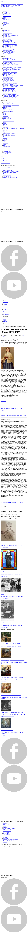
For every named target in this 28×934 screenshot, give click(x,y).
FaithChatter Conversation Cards (10, 177)
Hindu (5, 5)
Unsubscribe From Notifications (10, 840)
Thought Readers (4, 160)
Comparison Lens (7, 151)
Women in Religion (7, 41)
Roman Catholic (6, 136)
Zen (4, 145)
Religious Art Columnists (8, 89)
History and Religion (7, 37)
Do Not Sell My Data (8, 836)
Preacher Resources (7, 152)
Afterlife (5, 307)
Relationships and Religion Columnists (11, 86)
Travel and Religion (7, 53)
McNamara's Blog (4, 547)
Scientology (5, 138)
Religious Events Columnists (9, 90)
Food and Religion (7, 31)
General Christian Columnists (9, 68)
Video (2, 156)
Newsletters (3, 179)
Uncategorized (4, 398)
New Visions (6, 23)
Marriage (5, 304)
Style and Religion (7, 39)
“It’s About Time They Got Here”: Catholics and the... (12, 596)
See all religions (6, 146)
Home (4, 319)
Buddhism (5, 114)
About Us (5, 823)
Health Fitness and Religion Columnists (11, 69)
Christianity (5, 116)
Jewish (8, 5)
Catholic (6, 4)
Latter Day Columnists (8, 77)
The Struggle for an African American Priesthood (11, 625)
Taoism (4, 144)
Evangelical (16, 4)
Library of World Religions (9, 103)
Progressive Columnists (8, 84)
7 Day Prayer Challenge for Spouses (11, 171)
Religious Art (6, 34)
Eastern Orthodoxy (7, 118)
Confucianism (6, 117)
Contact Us (5, 837)
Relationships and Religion (9, 51)
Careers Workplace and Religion (10, 45)
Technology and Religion (8, 52)
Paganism (5, 131)
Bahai (4, 112)
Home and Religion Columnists (10, 73)
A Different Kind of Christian (9, 172)
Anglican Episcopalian (8, 111)
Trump (4, 309)
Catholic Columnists (7, 62)
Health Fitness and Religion (9, 49)
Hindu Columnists (7, 70)
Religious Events (7, 36)
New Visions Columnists (8, 79)
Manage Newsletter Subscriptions (10, 839)
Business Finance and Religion (10, 44)
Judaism (5, 124)
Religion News (6, 30)
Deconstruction (6, 314)
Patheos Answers (7, 106)
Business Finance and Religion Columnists (12, 59)
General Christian (7, 16)
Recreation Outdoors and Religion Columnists (13, 85)
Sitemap (5, 842)
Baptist (4, 113)
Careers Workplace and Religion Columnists (12, 61)
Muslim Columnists (7, 78)
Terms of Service (7, 834)
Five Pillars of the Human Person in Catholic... (11, 695)
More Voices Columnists (8, 75)
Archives (5, 321)
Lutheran (5, 125)
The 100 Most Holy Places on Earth (11, 105)
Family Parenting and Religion (9, 47)
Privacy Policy (6, 833)
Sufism (4, 141)
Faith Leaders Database (8, 109)
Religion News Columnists (9, 88)
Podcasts (5, 107)
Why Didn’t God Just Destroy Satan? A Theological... (12, 677)
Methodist (5, 127)
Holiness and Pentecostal (8, 121)
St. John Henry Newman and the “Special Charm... (11, 545)
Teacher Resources (7, 153)
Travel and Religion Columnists (10, 96)
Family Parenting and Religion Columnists (12, 67)
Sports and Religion (7, 33)
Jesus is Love (6, 173)
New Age (5, 130)
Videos (4, 108)
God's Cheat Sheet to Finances (9, 167)
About (4, 320)
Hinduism (5, 119)
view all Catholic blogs (5, 735)
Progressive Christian (8, 6)
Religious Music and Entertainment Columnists (13, 91)
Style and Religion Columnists (9, 94)
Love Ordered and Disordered (7, 730)
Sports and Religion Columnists (10, 93)
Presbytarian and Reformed (9, 133)
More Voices (6, 21)
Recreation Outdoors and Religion (10, 42)
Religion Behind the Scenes (9, 135)
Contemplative (11, 4)
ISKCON (5, 122)
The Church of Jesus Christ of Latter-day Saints (13, 128)
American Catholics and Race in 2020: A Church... (11, 574)
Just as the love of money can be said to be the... (11, 646)
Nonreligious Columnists (8, 80)
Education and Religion (8, 46)
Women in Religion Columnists (10, 97)
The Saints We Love (7, 176)
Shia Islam (5, 139)
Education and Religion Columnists (10, 64)
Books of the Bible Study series (10, 169)
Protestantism (6, 134)
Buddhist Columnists (7, 58)
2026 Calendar (6, 102)
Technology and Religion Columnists (11, 95)
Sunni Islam (5, 143)
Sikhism (5, 140)
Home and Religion (7, 50)
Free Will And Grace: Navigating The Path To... (11, 643)
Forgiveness (5, 302)
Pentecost (5, 311)
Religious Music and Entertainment (10, 35)
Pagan (4, 24)
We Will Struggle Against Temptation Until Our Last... (12, 660)
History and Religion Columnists (10, 72)
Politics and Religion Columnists (10, 83)
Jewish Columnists (7, 74)
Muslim (18, 5)
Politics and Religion (7, 40)
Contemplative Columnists (9, 63)
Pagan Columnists (7, 81)
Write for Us (6, 832)
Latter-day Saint (13, 5)
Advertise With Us (7, 831)
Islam (4, 123)
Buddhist (2, 4)
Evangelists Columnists (8, 65)
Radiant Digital (6, 838)
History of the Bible (7, 170)
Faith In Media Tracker (5, 163)
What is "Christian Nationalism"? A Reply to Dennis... (12, 712)
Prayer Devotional (7, 175)
